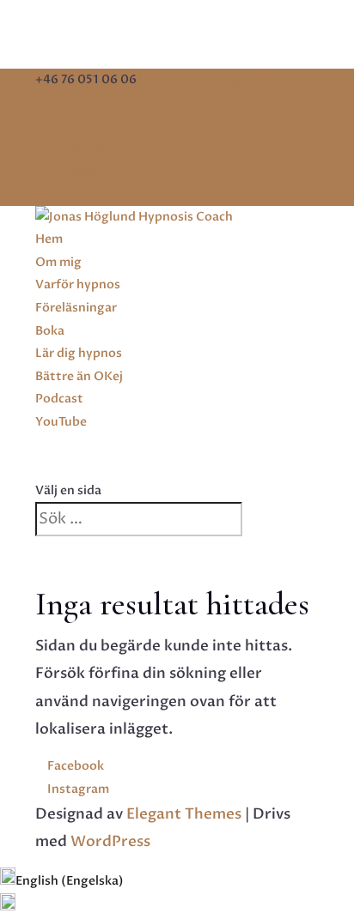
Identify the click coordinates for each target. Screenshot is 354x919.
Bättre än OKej (79, 376)
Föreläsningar (76, 307)
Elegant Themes (183, 814)
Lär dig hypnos (78, 353)
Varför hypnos (77, 284)
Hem (49, 239)
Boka (49, 331)
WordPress (110, 841)
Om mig (58, 262)
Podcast (59, 398)
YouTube (61, 422)
